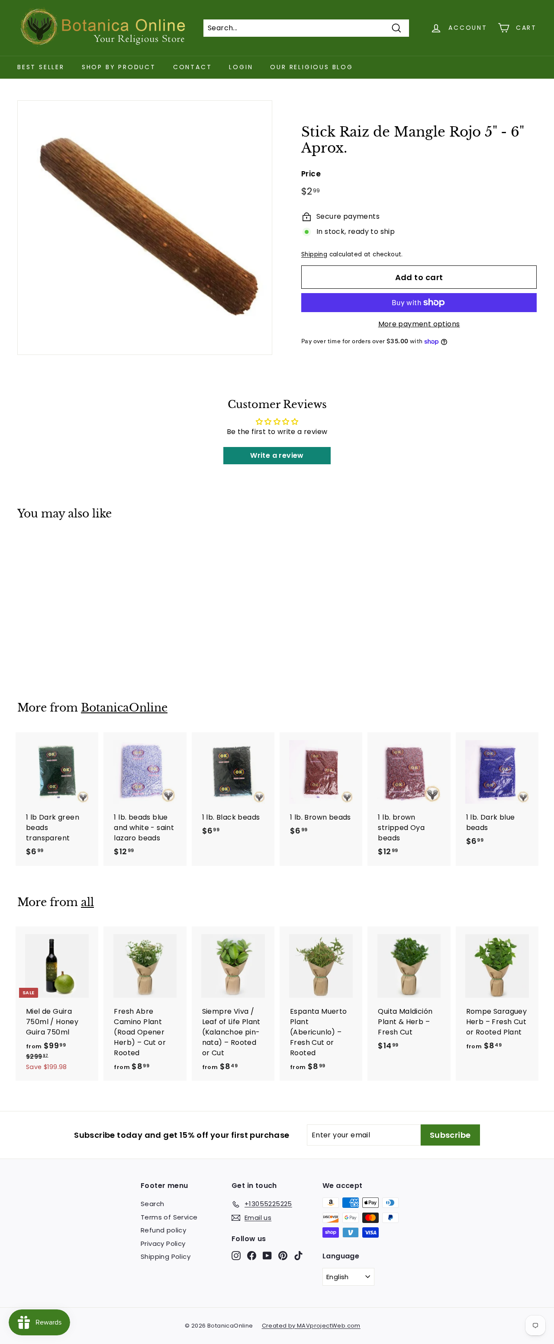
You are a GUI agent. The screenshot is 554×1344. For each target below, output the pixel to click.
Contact (192, 67)
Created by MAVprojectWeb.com (311, 1326)
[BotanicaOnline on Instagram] (236, 1256)
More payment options (419, 324)
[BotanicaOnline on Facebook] (251, 1256)
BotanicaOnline (124, 708)
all (87, 902)
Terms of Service (169, 1217)
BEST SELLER (40, 67)
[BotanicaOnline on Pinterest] (282, 1256)
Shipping (314, 254)
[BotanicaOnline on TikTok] (298, 1256)
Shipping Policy (165, 1256)
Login (241, 67)
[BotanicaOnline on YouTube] (267, 1256)
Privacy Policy (163, 1243)
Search (152, 1203)
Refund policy (163, 1230)
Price (311, 174)
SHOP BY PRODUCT (119, 67)
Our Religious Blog (311, 67)
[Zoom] (145, 227)
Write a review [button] (277, 455)
